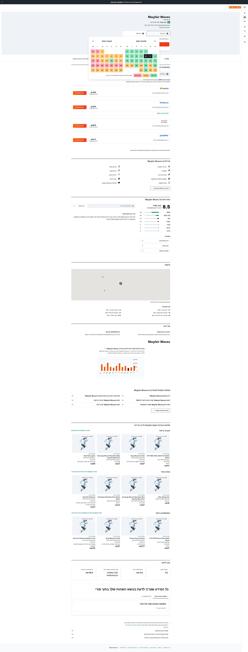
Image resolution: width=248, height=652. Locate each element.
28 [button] (150, 70)
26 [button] (127, 65)
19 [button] (127, 61)
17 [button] (136, 61)
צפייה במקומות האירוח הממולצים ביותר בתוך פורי (86, 513)
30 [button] (141, 70)
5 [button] (127, 51)
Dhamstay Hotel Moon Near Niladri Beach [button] (109, 498)
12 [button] (127, 56)
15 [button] (146, 61)
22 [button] (146, 65)
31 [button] (93, 70)
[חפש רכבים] (244, 21)
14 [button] (150, 61)
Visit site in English (117, 2)
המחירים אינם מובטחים (131, 625)
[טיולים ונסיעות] (244, 36)
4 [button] (131, 51)
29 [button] (146, 70)
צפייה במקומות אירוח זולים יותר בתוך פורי (84, 472)
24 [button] (136, 65)
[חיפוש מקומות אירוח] (244, 17)
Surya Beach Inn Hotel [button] (138, 456)
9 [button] (141, 56)
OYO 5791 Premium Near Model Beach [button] (159, 539)
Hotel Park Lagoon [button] (89, 456)
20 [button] (155, 65)
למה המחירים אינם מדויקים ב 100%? (156, 638)
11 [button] (131, 56)
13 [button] (155, 61)
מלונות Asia (152, 647)
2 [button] (141, 51)
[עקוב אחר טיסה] (244, 31)
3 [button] (136, 51)
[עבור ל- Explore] (244, 27)
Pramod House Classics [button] (137, 538)
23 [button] (141, 65)
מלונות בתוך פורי (161, 608)
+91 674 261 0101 (164, 27)
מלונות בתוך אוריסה (132, 647)
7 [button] (150, 56)
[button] (2, 2)
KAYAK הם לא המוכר (161, 631)
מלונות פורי (122, 647)
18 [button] (132, 61)
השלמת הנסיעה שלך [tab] (160, 596)
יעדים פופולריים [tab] (146, 596)
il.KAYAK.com (166, 647)
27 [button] (155, 70)
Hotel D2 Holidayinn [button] (89, 497)
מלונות (159, 647)
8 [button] (145, 56)
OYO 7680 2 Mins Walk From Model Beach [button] (158, 457)
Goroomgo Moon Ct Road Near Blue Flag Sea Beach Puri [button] (108, 457)
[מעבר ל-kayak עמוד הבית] (235, 7)
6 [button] (155, 56)
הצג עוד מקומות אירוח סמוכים (80, 430)
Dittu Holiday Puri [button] (163, 497)
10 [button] (136, 56)
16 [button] (141, 61)
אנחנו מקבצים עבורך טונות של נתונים (156, 634)
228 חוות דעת (154, 22)
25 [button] (132, 65)
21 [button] (150, 65)
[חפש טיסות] (244, 13)
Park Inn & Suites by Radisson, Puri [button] (84, 538)
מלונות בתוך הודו (143, 647)
